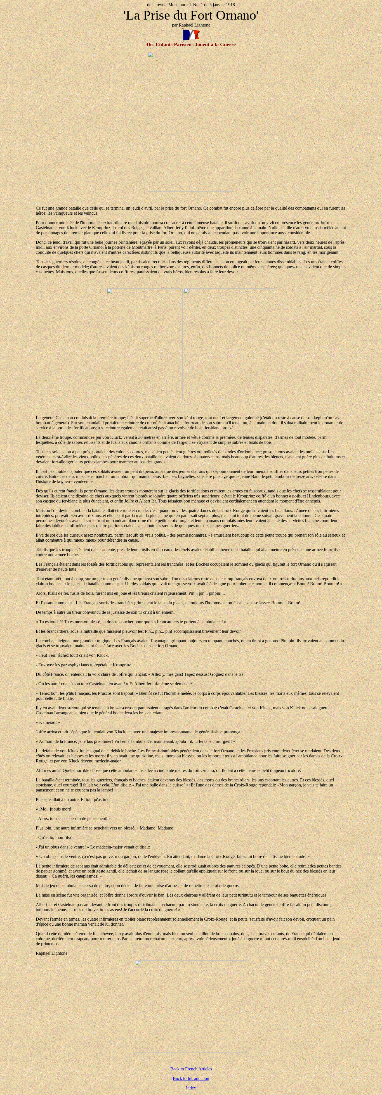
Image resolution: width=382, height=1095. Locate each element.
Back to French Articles (191, 1068)
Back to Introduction (191, 1078)
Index (191, 1087)
